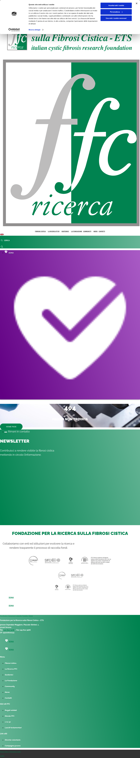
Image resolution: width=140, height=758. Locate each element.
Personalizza (115, 12)
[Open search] (5, 240)
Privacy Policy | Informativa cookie (10, 752)
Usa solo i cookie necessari (116, 18)
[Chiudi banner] (136, 3)
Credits (2, 756)
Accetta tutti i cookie (116, 5)
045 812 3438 (8, 630)
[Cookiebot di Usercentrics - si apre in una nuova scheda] (14, 29)
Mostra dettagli (34, 30)
